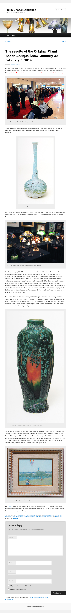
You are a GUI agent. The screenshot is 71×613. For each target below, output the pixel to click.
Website (11, 581)
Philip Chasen (39, 517)
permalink (15, 518)
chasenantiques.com (48, 515)
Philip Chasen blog (48, 517)
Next (64, 41)
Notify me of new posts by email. (18, 589)
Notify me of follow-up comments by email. (20, 586)
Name (12, 562)
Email (12, 571)
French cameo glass (31, 515)
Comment (12, 537)
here (10, 506)
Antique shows (22, 515)
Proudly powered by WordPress (35, 606)
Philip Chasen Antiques (20, 10)
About (13, 35)
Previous (8, 41)
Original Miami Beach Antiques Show (25, 517)
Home (7, 35)
